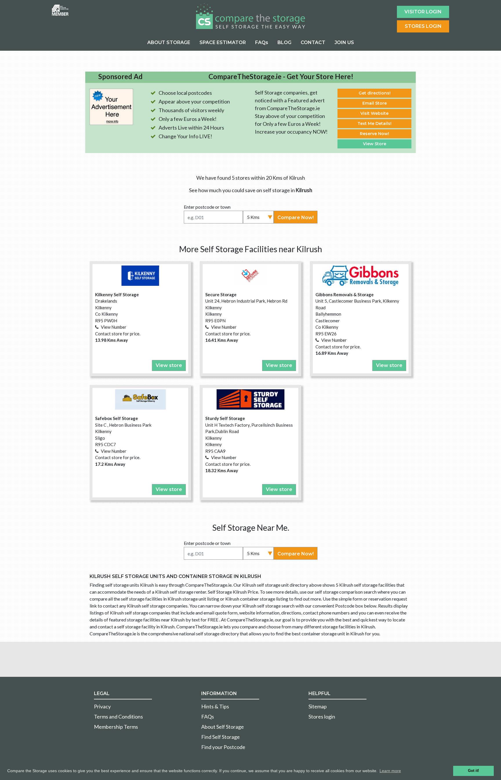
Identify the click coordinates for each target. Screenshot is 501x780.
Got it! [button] (473, 771)
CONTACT (313, 42)
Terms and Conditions (118, 716)
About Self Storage (222, 726)
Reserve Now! (374, 133)
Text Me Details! (374, 123)
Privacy (102, 706)
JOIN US (344, 42)
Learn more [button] (390, 770)
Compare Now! (295, 217)
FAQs (261, 42)
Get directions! (375, 93)
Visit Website (374, 113)
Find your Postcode (223, 747)
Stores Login (423, 26)
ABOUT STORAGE (168, 42)
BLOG (284, 42)
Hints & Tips (215, 706)
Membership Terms (116, 726)
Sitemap (317, 706)
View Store (374, 143)
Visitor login (423, 11)
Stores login (321, 716)
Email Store (374, 103)
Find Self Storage (220, 737)
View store (169, 365)
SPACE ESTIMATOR (222, 42)
